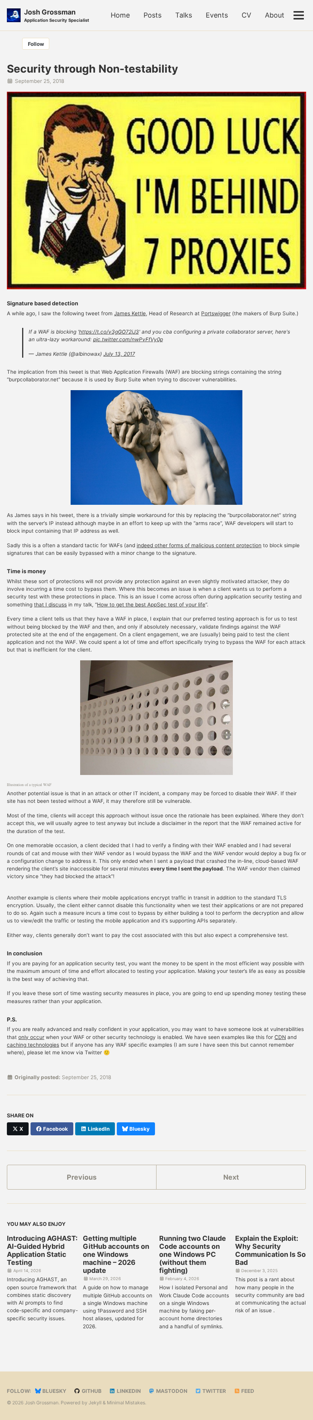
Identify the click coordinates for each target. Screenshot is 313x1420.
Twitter (213, 1391)
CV (246, 15)
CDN (280, 1037)
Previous (82, 1177)
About (274, 15)
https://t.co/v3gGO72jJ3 (109, 332)
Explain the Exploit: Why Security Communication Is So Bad (270, 1250)
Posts (152, 15)
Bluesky (53, 1391)
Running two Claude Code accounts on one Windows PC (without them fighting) (192, 1254)
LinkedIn (128, 1391)
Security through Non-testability (92, 68)
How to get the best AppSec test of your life (151, 604)
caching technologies (33, 1045)
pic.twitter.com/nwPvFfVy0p (128, 339)
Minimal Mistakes (126, 1402)
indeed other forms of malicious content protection (199, 545)
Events (217, 15)
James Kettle (130, 313)
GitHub (91, 1391)
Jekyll (95, 1402)
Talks (183, 15)
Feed (247, 1391)
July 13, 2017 (119, 354)
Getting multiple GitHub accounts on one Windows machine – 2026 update (116, 1254)
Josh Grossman (56, 15)
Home (120, 15)
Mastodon (171, 1391)
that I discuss (50, 604)
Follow (36, 44)
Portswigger (216, 313)
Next (231, 1177)
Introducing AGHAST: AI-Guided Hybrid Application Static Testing (42, 1250)
